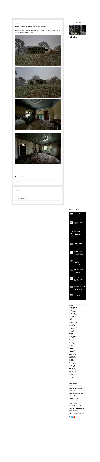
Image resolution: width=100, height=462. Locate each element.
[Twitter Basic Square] (72, 417)
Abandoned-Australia (74, 381)
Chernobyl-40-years (73, 398)
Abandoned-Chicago (73, 383)
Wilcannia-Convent (73, 413)
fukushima (81, 413)
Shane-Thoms (72, 408)
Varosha (70, 410)
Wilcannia (75, 410)
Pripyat (81, 405)
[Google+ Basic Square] (74, 417)
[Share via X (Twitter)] (19, 177)
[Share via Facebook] (15, 177)
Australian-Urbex (73, 395)
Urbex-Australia (80, 408)
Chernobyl (80, 395)
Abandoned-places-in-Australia (76, 393)
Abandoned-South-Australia (75, 388)
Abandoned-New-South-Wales (76, 386)
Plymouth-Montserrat (74, 405)
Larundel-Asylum (73, 403)
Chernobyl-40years (73, 400)
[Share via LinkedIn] (23, 177)
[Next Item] (83, 30)
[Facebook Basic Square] (69, 417)
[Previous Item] (71, 30)
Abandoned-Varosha (73, 390)
